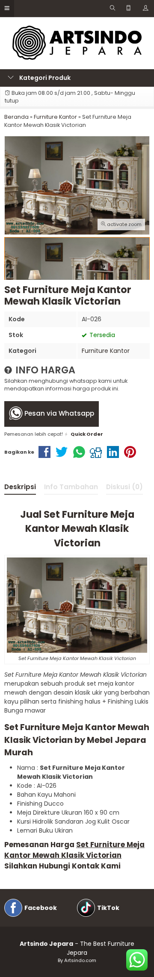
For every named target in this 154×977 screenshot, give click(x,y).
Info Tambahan (71, 486)
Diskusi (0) (124, 486)
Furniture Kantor (106, 350)
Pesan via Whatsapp (58, 413)
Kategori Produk (44, 77)
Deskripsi (20, 486)
